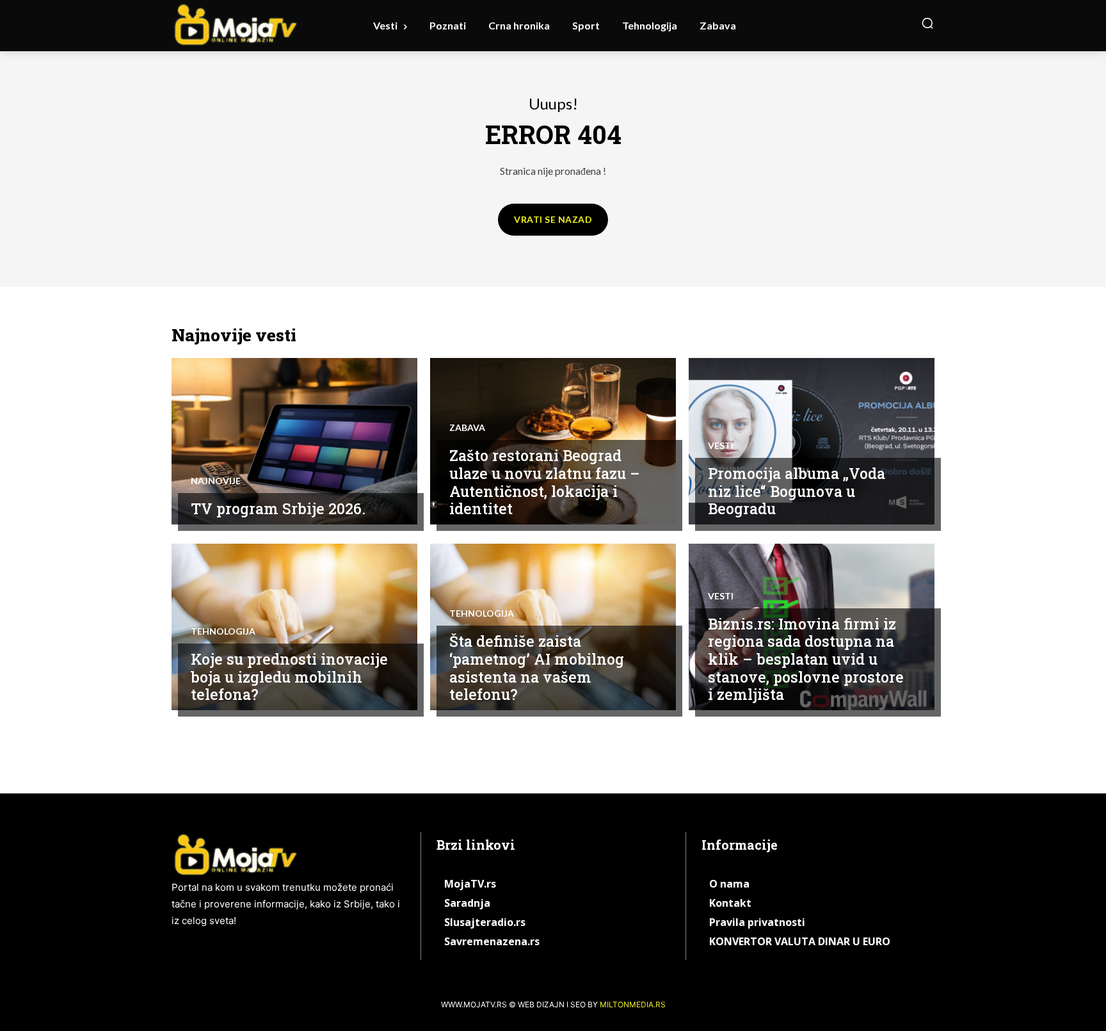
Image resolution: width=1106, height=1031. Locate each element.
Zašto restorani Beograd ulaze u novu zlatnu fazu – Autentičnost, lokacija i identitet (544, 482)
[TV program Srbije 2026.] (294, 441)
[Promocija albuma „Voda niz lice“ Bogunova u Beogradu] (811, 441)
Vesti (720, 445)
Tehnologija (223, 631)
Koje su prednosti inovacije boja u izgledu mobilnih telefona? (289, 676)
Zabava (467, 427)
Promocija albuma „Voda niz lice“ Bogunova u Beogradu (796, 491)
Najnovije (216, 480)
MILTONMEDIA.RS (633, 1004)
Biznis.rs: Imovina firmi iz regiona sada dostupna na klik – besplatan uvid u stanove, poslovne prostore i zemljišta (806, 659)
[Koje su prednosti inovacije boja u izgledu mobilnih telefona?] (294, 627)
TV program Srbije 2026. (278, 508)
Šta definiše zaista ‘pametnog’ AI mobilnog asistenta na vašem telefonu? (536, 667)
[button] (927, 23)
